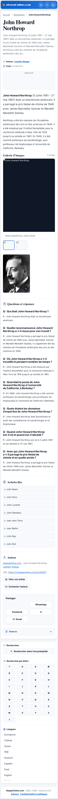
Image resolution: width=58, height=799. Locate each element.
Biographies (19, 15)
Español (8, 763)
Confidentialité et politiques (33, 794)
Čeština (8, 740)
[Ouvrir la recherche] (47, 5)
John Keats (12, 489)
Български (10, 734)
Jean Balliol (12, 528)
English (8, 775)
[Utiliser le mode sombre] (53, 5)
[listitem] (9, 245)
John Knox (11, 497)
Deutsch (8, 757)
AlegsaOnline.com (12, 563)
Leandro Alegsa (21, 61)
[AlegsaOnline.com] (19, 5)
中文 (6, 752)
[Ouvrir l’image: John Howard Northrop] (29, 195)
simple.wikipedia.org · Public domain (20, 235)
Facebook (17, 612)
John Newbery (13, 512)
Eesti (6, 769)
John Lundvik (13, 505)
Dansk (7, 746)
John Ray (11, 536)
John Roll (11, 544)
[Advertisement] (29, 81)
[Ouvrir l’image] (16, 273)
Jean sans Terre (14, 520)
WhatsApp (41, 604)
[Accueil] (41, 5)
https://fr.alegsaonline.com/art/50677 (27, 572)
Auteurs (15, 794)
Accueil (6, 15)
